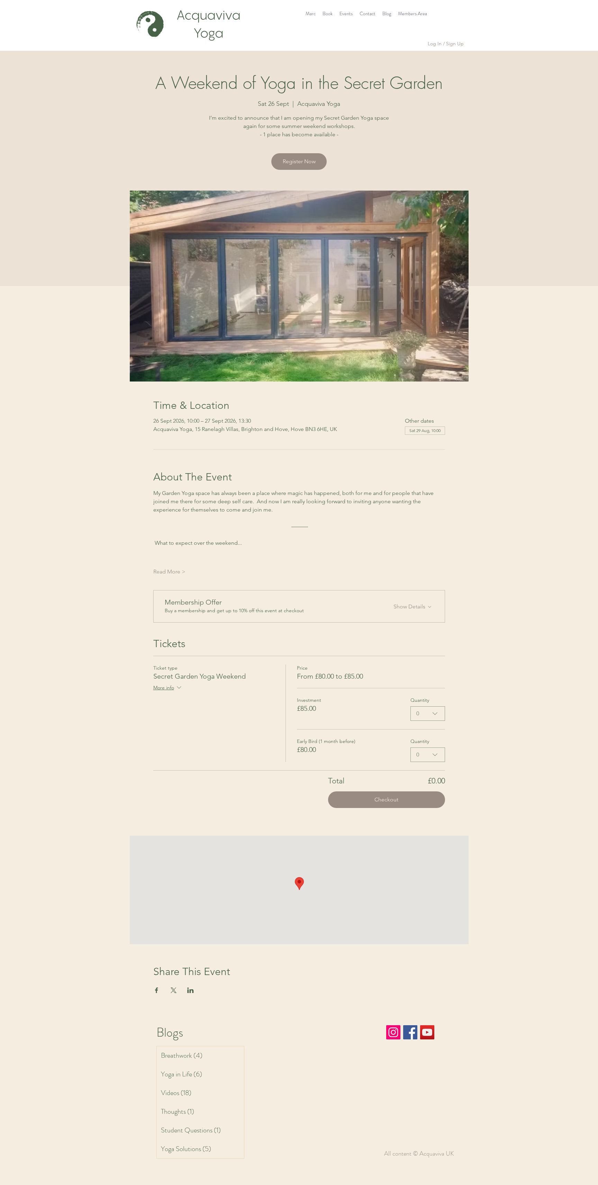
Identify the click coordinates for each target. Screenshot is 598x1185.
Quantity (419, 700)
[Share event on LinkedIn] (190, 990)
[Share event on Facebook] (156, 990)
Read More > (169, 571)
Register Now (299, 161)
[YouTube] (427, 1032)
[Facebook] (410, 1032)
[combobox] (427, 713)
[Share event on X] (173, 990)
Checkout (386, 799)
